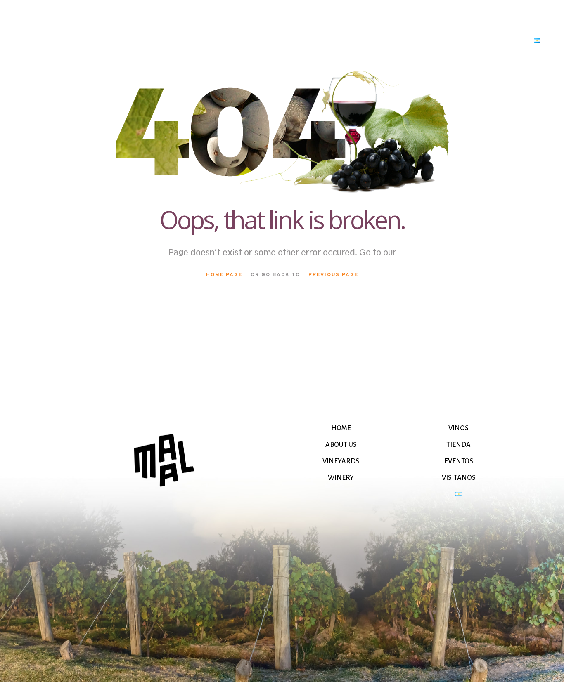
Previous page (333, 274)
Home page (224, 274)
